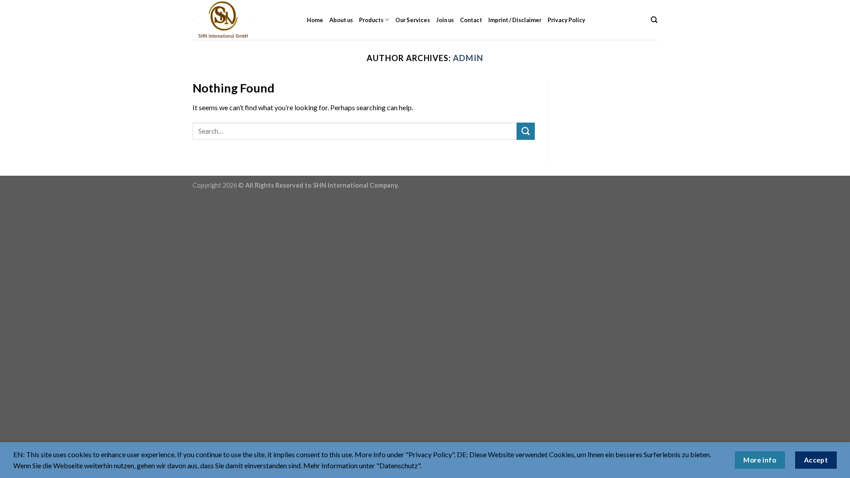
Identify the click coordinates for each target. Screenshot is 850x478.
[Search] (654, 20)
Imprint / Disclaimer (514, 19)
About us (341, 19)
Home (315, 19)
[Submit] (525, 131)
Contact (471, 19)
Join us (445, 19)
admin (468, 58)
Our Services (412, 19)
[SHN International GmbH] (243, 20)
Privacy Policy (566, 19)
